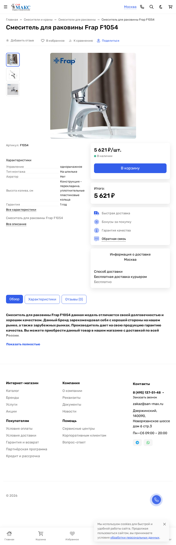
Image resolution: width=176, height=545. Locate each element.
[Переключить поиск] (151, 6)
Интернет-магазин (22, 383)
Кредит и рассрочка (23, 456)
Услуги (11, 404)
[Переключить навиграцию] (5, 6)
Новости (69, 411)
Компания (71, 383)
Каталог (12, 391)
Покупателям (17, 421)
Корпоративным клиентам (84, 435)
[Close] (164, 524)
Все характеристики (21, 210)
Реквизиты (71, 398)
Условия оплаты (19, 428)
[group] (93, 98)
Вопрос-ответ (74, 442)
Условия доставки (21, 435)
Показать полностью (23, 344)
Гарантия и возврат (22, 442)
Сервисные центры (78, 428)
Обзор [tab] (14, 299)
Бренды (12, 398)
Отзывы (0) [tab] (74, 299)
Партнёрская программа (26, 449)
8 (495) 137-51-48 (147, 392)
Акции (11, 411)
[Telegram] (137, 442)
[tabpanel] (88, 329)
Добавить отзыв (22, 40)
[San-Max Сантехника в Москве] (21, 6)
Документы (71, 404)
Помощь (69, 421)
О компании (72, 391)
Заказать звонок (145, 397)
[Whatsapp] (148, 442)
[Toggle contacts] (142, 6)
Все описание (16, 224)
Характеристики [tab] (42, 299)
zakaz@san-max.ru (148, 404)
